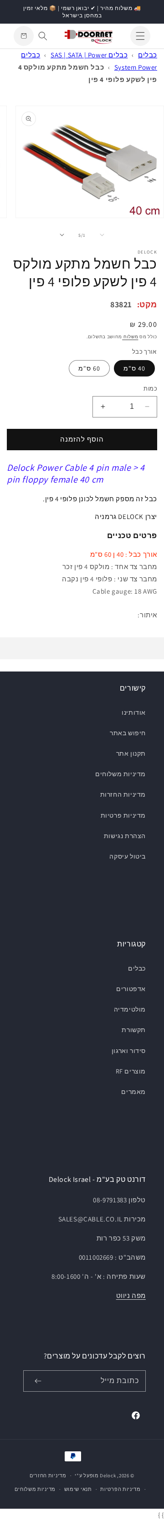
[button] (140, 36)
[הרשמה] (38, 1381)
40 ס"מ (134, 368)
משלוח (130, 337)
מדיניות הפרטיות (120, 1489)
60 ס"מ (89, 368)
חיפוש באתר (128, 733)
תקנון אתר (131, 753)
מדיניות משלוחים (120, 774)
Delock (108, 1475)
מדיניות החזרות (123, 794)
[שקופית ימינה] (62, 235)
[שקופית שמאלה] (102, 235)
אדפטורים (131, 989)
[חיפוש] (43, 36)
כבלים (147, 55)
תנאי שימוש (78, 1489)
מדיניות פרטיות (123, 815)
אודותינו (134, 712)
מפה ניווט (131, 1295)
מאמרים (133, 1092)
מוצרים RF (131, 1071)
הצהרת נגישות (125, 836)
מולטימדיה (130, 1009)
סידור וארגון (129, 1051)
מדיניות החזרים (48, 1475)
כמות (150, 388)
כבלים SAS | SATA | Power (89, 55)
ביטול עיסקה (127, 856)
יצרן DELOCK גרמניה (126, 516)
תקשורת (134, 1030)
